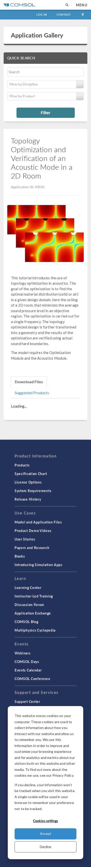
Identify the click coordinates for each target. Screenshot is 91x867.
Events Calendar (28, 670)
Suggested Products (32, 392)
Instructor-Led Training (34, 596)
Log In (41, 14)
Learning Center (28, 587)
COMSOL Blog (26, 621)
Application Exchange (33, 613)
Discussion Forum (29, 604)
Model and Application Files (38, 522)
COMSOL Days (27, 661)
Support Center (27, 701)
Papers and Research (32, 547)
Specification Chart (31, 473)
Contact (64, 14)
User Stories (25, 539)
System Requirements (33, 490)
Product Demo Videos (33, 530)
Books (20, 556)
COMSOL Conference (32, 678)
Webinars (23, 653)
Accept (45, 833)
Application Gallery (37, 35)
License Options (28, 482)
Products (22, 465)
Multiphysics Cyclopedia (35, 630)
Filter (45, 112)
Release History (28, 499)
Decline (45, 847)
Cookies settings (45, 820)
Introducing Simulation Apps (38, 564)
